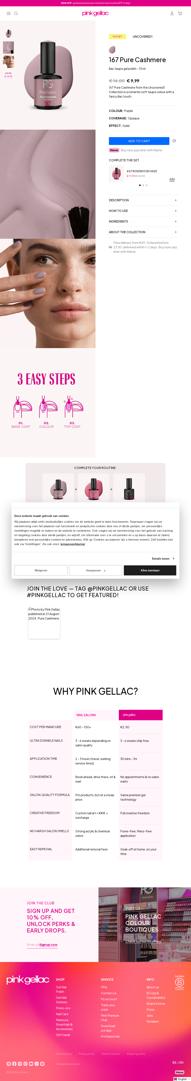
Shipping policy (136, 1053)
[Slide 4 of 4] (8, 76)
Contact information (68, 1064)
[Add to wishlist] (174, 141)
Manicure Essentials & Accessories (64, 1024)
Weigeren (41, 570)
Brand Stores (156, 1003)
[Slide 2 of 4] (8, 47)
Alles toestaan (150, 570)
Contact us (108, 993)
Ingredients (118, 221)
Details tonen (160, 558)
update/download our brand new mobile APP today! (95, 3)
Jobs (150, 1015)
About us (153, 987)
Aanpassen (93, 570)
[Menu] (8, 13)
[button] (44, 623)
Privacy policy (87, 1053)
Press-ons (63, 1008)
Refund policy (64, 1053)
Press (150, 1009)
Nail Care (62, 1014)
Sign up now (48, 944)
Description (119, 200)
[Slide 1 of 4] (8, 33)
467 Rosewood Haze (142, 171)
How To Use (118, 211)
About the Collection (127, 232)
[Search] (16, 13)
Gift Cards (63, 1035)
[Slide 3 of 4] (8, 62)
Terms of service (111, 1053)
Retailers (153, 1021)
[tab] (140, 185)
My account (109, 999)
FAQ (104, 987)
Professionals (110, 1036)
